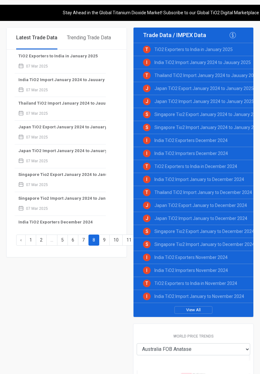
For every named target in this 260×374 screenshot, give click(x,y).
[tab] (36, 38)
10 (116, 239)
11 (129, 239)
